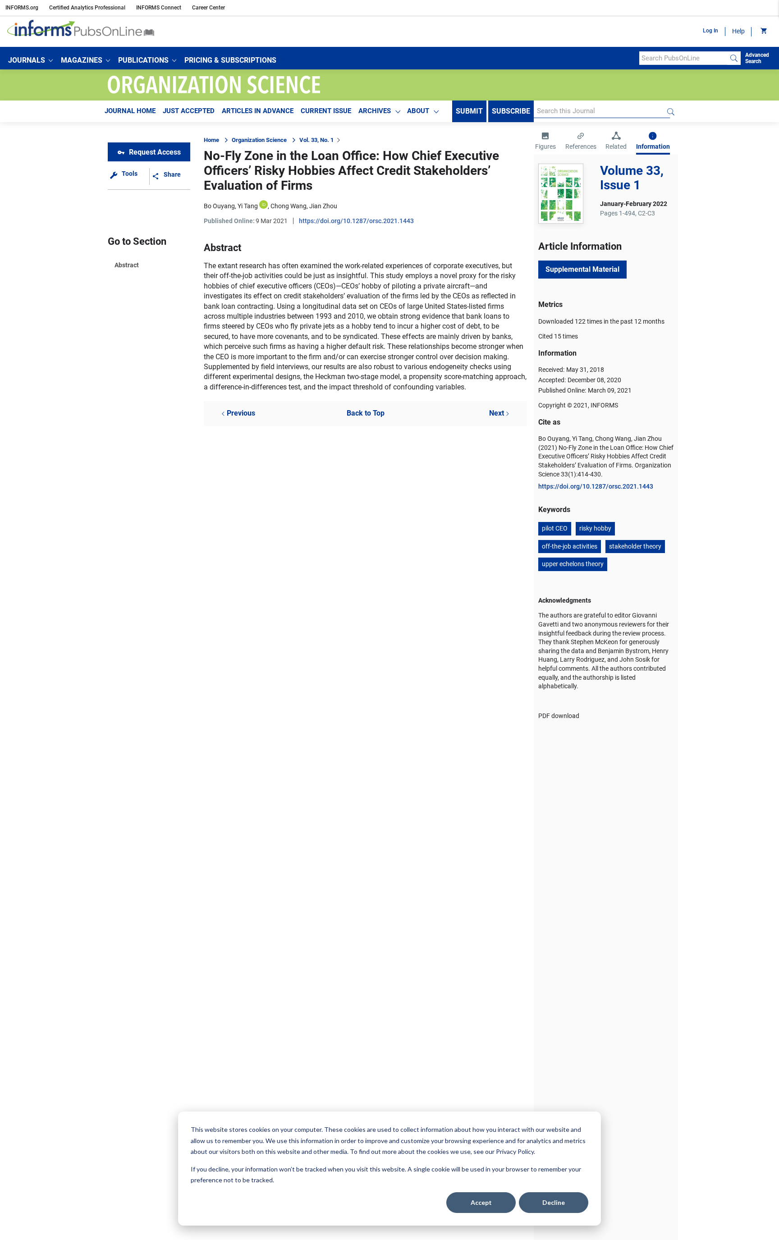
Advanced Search (757, 58)
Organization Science (259, 140)
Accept (481, 1202)
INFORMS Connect (158, 8)
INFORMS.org (21, 8)
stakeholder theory (635, 546)
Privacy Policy (515, 1151)
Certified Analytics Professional (87, 8)
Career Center (208, 8)
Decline (553, 1202)
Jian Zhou (323, 206)
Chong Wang (288, 206)
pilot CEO (555, 528)
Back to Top (366, 413)
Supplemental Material (582, 269)
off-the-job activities (569, 546)
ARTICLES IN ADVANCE (257, 111)
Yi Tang (248, 206)
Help (738, 31)
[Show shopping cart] (763, 31)
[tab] (545, 142)
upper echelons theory (573, 563)
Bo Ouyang (219, 206)
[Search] (734, 58)
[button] (30, 60)
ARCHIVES (374, 111)
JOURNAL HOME (130, 111)
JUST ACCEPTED (189, 111)
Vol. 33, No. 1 (316, 140)
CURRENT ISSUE (326, 111)
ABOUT (418, 111)
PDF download (558, 715)
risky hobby (595, 528)
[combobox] (683, 58)
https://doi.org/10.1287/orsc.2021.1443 (356, 220)
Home (211, 140)
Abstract (127, 265)
